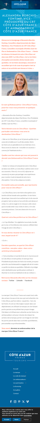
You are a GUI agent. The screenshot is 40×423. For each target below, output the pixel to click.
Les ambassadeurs (19, 379)
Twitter (11, 280)
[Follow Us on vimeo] (27, 401)
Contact (16, 393)
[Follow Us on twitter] (23, 401)
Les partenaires (18, 383)
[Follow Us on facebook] (11, 401)
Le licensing (17, 386)
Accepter (6, 419)
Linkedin (19, 280)
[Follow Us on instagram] (15, 401)
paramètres (28, 416)
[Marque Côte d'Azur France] (20, 5)
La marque (16, 372)
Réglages (26, 419)
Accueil (15, 369)
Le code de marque (19, 376)
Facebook (28, 280)
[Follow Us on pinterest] (19, 401)
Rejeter (17, 419)
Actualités (16, 390)
